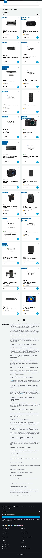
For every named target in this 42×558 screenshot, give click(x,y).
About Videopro (24, 531)
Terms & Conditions (5, 546)
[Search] (37, 4)
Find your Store (5, 531)
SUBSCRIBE (21, 517)
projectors (22, 393)
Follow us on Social (24, 533)
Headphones (12, 360)
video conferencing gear (32, 402)
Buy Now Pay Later (5, 533)
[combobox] (20, 4)
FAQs (22, 544)
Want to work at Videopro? (26, 534)
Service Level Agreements (26, 548)
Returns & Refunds (5, 544)
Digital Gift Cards (5, 534)
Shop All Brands (5, 536)
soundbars (29, 371)
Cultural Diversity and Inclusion (27, 536)
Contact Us (23, 542)
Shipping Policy (5, 542)
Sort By (37, 14)
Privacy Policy (4, 548)
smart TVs (24, 371)
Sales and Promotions (8, 9)
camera (12, 380)
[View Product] (11, 27)
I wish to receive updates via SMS (9, 514)
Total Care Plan (24, 546)
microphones (14, 348)
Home (3, 9)
